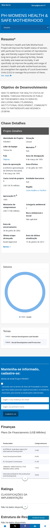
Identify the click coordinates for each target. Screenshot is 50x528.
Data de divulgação (35, 156)
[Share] (25, 526)
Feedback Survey (38, 518)
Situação (30, 138)
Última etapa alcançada (9, 236)
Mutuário (31, 147)
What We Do (6, 5)
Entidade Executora (35, 178)
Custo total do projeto (13, 179)
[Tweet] (15, 526)
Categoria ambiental (35, 204)
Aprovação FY (10, 195)
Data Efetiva (32, 164)
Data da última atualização (33, 236)
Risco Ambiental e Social (34, 214)
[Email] (5, 526)
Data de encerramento (10, 225)
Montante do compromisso (9, 205)
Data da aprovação (12, 164)
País (5, 156)
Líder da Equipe (10, 146)
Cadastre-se (10, 414)
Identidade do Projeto (13, 138)
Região (29, 187)
